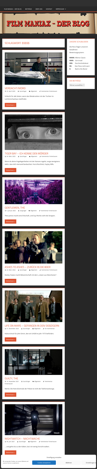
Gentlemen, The (15, 208)
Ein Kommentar (50, 328)
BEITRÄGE (28, 9)
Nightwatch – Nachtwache (22, 439)
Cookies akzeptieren (44, 463)
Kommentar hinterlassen (49, 91)
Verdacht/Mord (15, 88)
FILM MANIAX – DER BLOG (13, 9)
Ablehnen (69, 463)
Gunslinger (23, 91)
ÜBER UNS (38, 9)
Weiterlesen (10, 105)
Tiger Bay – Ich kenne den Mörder (26, 153)
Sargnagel (23, 211)
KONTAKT (49, 9)
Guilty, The (11, 378)
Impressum (60, 9)
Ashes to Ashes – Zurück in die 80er (27, 267)
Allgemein (34, 91)
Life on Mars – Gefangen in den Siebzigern (32, 326)
